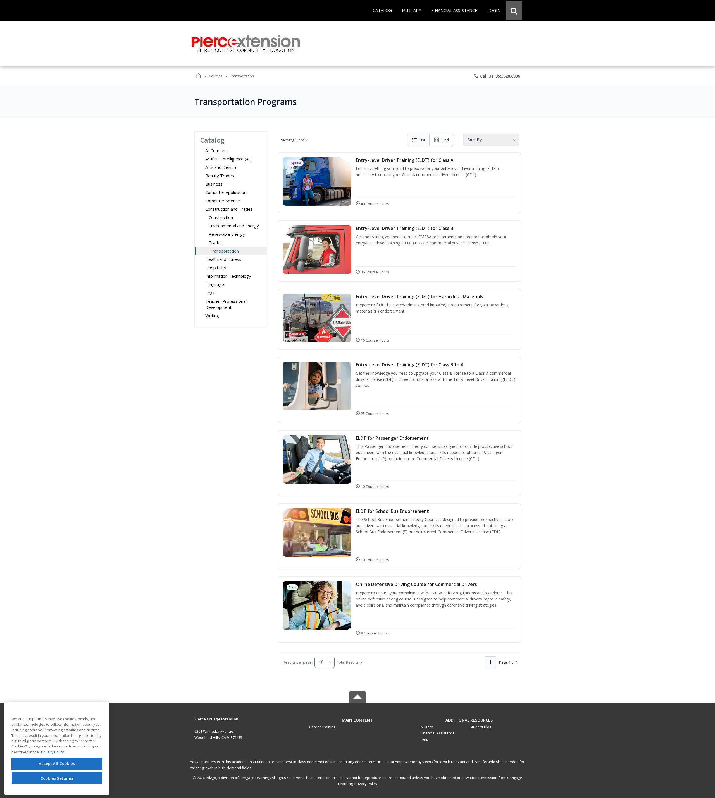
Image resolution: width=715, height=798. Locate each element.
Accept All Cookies (57, 763)
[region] (56, 748)
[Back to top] (357, 723)
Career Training (322, 726)
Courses (215, 76)
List (422, 139)
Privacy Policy (365, 783)
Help (424, 739)
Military (427, 726)
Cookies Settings (56, 777)
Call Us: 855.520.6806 (496, 76)
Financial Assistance (438, 732)
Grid (445, 139)
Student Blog (480, 726)
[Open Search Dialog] (514, 10)
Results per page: (298, 662)
